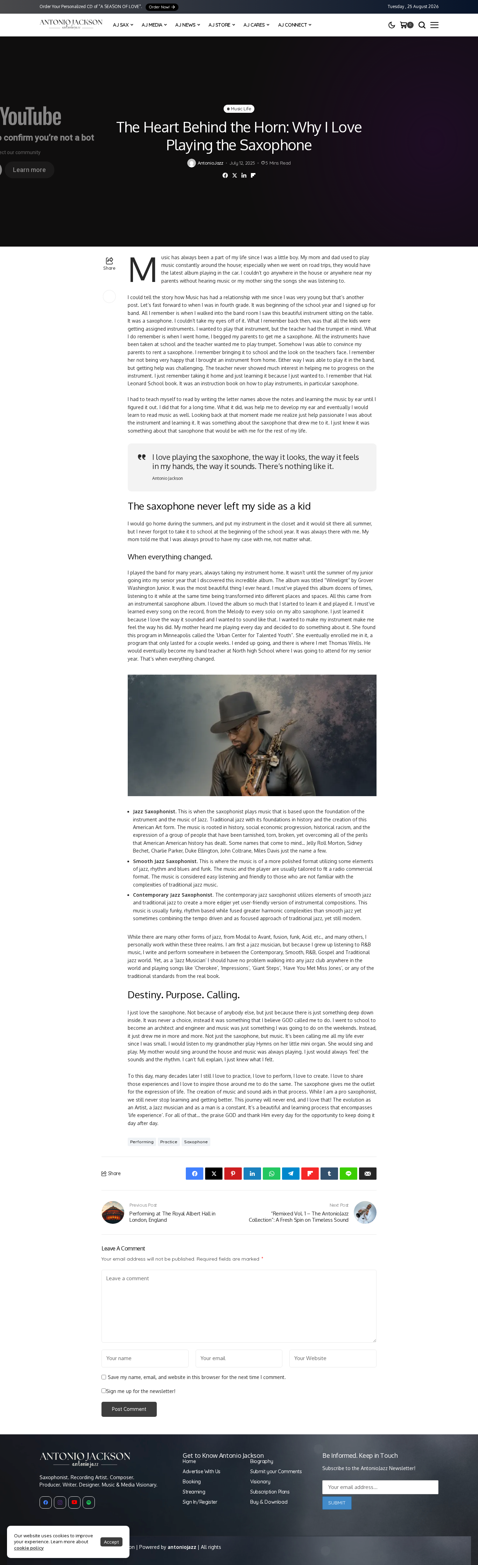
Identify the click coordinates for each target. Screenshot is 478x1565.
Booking (192, 1481)
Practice (168, 1141)
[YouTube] (74, 1502)
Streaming (194, 1492)
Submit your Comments (276, 1471)
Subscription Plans (269, 1492)
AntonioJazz (210, 163)
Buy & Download (268, 1502)
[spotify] (89, 1502)
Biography (261, 1461)
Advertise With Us (201, 1471)
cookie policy (29, 1548)
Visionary (260, 1481)
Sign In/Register (200, 1502)
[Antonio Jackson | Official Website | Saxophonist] (71, 25)
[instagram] (60, 1502)
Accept (111, 1542)
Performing (142, 1141)
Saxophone (196, 1141)
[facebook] (46, 1502)
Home (189, 1461)
